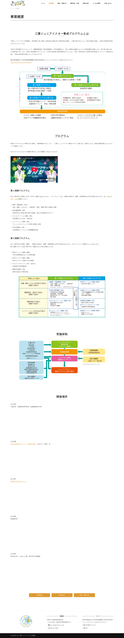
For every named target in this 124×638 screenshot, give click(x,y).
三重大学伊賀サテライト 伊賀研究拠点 (23, 444)
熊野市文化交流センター (18, 481)
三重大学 (84, 628)
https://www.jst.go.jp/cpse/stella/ (21, 62)
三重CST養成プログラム (89, 625)
